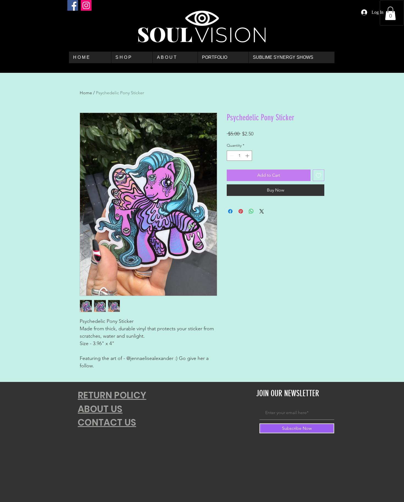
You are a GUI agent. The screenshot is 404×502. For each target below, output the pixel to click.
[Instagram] (86, 5)
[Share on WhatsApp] (251, 211)
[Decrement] (231, 155)
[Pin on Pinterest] (240, 211)
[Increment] (247, 155)
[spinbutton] (239, 155)
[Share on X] (261, 211)
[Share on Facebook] (230, 211)
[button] (390, 13)
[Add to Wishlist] (318, 175)
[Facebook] (72, 5)
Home (86, 92)
